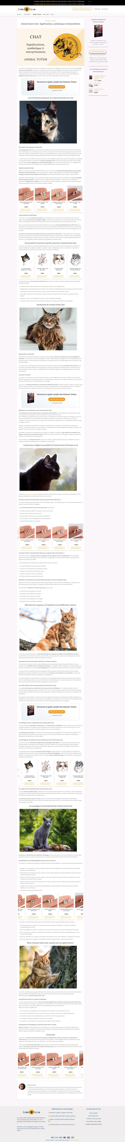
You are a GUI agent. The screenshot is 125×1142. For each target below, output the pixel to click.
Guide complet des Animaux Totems (45, 1)
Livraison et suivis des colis (93, 1118)
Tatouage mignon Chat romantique (27, 776)
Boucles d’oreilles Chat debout (19, 203)
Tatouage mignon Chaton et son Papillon (48, 269)
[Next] (80, 197)
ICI (73, 1)
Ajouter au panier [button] (31, 276)
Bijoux (19, 14)
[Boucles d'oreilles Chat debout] (19, 193)
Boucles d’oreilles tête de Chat (24, 540)
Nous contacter (93, 1113)
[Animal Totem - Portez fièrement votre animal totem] (28, 9)
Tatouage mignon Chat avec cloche (80, 269)
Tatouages (27, 14)
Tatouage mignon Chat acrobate (64, 269)
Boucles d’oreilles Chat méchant (67, 202)
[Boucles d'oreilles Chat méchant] (67, 193)
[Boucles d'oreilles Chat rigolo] (23, 1058)
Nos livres (46, 14)
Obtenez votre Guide (57, 87)
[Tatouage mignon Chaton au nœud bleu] (31, 259)
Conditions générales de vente (93, 1124)
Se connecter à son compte (93, 1121)
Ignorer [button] (89, 1)
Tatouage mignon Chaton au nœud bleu (31, 269)
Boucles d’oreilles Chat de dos (35, 202)
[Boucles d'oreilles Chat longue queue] (51, 193)
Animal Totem (37, 14)
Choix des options (18, 210)
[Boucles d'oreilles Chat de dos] (35, 193)
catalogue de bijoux (32, 1127)
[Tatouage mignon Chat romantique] (27, 766)
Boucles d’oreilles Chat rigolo (20, 910)
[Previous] (21, 197)
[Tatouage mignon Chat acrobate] (64, 259)
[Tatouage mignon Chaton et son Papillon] (48, 259)
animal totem (30, 494)
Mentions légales (74, 1140)
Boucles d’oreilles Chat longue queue (51, 202)
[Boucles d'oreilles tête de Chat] (24, 531)
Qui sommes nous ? (93, 1116)
